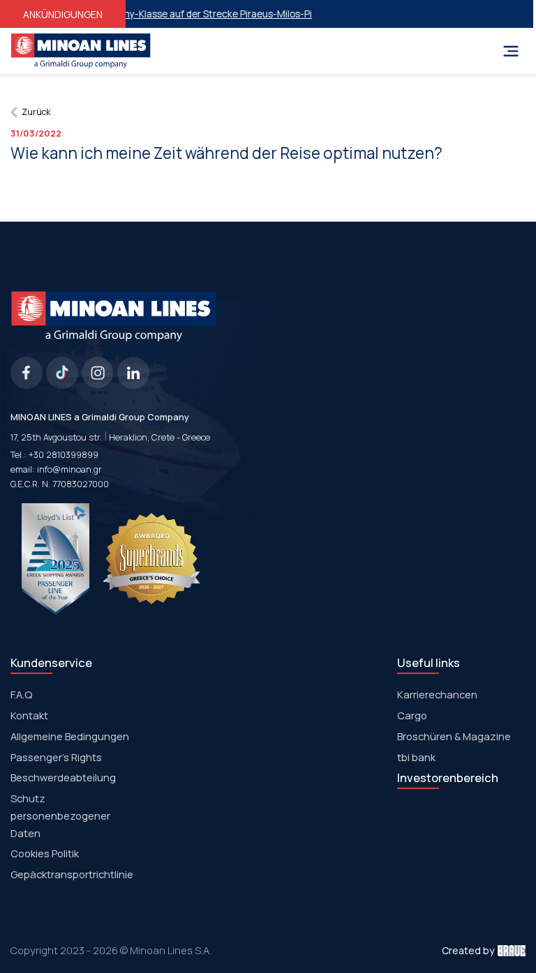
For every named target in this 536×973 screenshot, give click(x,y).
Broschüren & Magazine (454, 736)
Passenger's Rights (56, 757)
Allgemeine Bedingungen (69, 736)
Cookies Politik (44, 853)
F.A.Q (21, 694)
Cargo (412, 715)
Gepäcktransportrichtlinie (71, 874)
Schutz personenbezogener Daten (60, 815)
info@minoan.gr (69, 469)
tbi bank (416, 757)
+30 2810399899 (63, 455)
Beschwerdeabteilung (63, 777)
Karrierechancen (437, 694)
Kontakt (29, 715)
